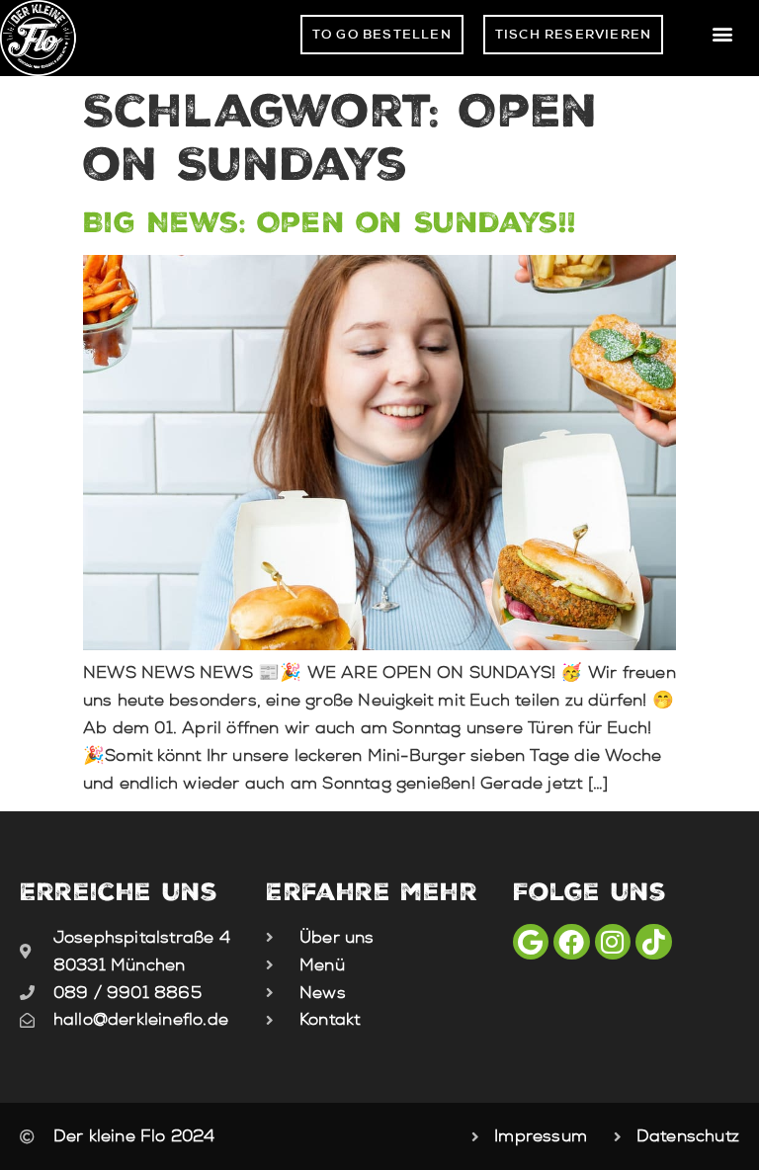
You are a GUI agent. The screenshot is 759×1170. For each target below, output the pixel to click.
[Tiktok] (653, 942)
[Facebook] (571, 942)
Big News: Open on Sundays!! (329, 222)
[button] (723, 34)
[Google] (530, 942)
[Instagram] (613, 942)
